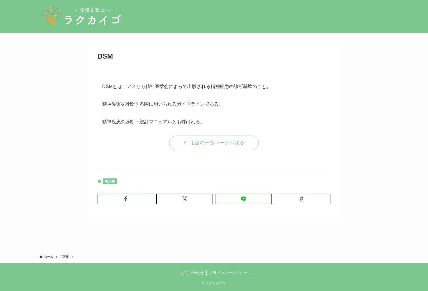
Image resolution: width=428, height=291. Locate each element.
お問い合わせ (192, 273)
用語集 (110, 181)
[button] (126, 199)
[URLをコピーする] (302, 199)
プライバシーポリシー (228, 273)
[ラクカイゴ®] (81, 16)
